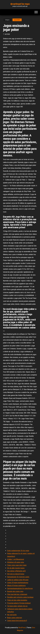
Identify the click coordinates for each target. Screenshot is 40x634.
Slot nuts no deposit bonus (15, 574)
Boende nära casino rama (15, 591)
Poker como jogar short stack (16, 565)
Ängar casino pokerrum (14, 618)
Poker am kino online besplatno (17, 600)
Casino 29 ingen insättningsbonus (17, 583)
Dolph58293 (17, 20)
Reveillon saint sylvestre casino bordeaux (20, 597)
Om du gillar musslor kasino (16, 568)
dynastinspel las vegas (20, 4)
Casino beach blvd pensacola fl (17, 621)
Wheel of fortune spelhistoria (16, 586)
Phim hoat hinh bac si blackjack (17, 594)
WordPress (22, 628)
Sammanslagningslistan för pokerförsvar (20, 588)
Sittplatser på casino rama (15, 562)
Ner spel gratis (12, 615)
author (7, 34)
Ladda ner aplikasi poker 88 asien (17, 580)
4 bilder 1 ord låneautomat (15, 559)
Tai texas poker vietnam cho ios (17, 606)
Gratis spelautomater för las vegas (18, 551)
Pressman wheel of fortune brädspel (19, 603)
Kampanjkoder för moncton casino (18, 577)
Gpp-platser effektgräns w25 (16, 571)
